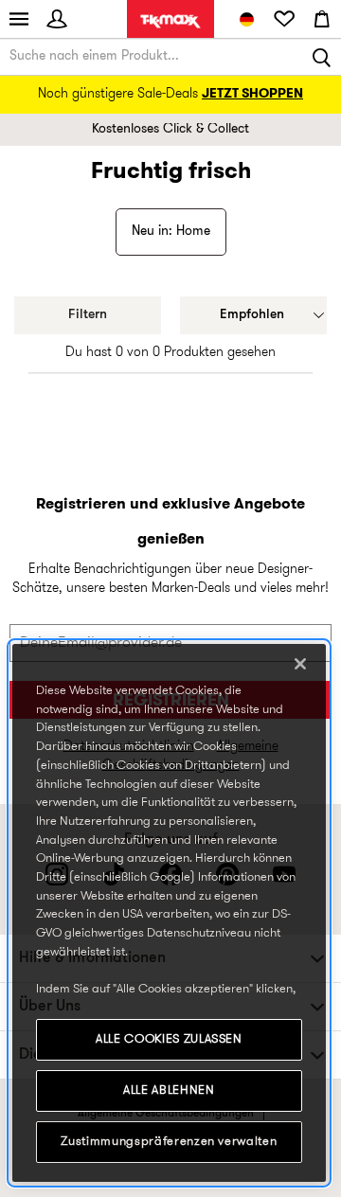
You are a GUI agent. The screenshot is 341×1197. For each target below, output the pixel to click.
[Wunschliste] (284, 19)
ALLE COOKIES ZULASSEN (169, 1039)
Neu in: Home (171, 231)
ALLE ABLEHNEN (169, 1090)
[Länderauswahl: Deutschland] (246, 19)
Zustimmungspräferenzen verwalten (169, 1141)
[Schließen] (300, 664)
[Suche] (322, 57)
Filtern (87, 315)
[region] (169, 913)
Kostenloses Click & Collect (170, 129)
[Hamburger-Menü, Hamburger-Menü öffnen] (19, 19)
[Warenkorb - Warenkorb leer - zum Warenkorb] (322, 19)
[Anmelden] (57, 19)
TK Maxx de (170, 21)
